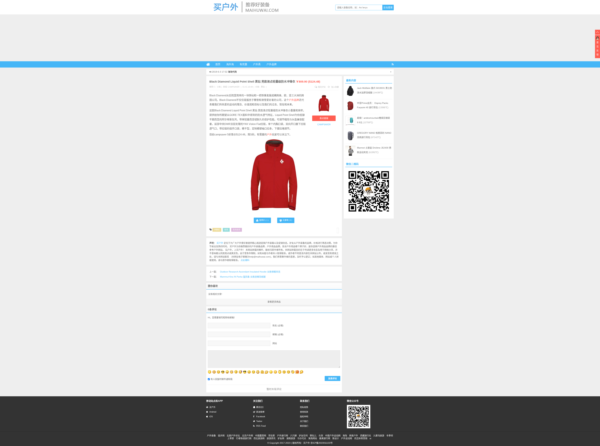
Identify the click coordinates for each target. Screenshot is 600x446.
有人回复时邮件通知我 (221, 379)
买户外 (212, 407)
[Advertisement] (300, 38)
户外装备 (211, 435)
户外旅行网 (282, 435)
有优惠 (243, 64)
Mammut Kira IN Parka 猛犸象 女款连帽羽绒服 (243, 276)
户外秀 (257, 64)
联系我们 (304, 426)
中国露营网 (260, 435)
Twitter (259, 421)
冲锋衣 (217, 230)
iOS (211, 416)
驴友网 (281, 438)
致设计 (335, 438)
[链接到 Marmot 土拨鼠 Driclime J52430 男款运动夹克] (350, 155)
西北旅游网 (259, 438)
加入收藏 (335, 87)
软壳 (226, 230)
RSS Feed (261, 426)
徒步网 (221, 435)
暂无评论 (322, 87)
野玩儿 (313, 435)
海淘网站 (312, 438)
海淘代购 (232, 72)
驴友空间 (303, 435)
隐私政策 (304, 407)
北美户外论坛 (233, 435)
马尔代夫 (301, 438)
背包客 (271, 435)
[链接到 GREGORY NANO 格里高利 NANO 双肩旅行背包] (350, 140)
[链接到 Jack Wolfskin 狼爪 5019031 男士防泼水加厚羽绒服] (350, 95)
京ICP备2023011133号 (321, 443)
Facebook (260, 416)
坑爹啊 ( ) (287, 220)
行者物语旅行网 (243, 438)
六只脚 (293, 435)
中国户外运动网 (332, 435)
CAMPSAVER (234, 87)
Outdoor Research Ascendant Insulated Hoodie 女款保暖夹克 (250, 271)
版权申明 (304, 416)
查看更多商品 (274, 301)
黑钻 (263, 87)
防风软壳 (236, 230)
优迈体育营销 (360, 438)
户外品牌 (272, 64)
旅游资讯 (271, 438)
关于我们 (304, 421)
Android (212, 412)
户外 (269, 134)
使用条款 (304, 412)
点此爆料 (245, 260)
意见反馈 (597, 48)
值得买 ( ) (264, 220)
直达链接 (324, 118)
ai (370, 438)
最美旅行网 (324, 438)
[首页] (209, 64)
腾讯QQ (259, 407)
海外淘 (230, 64)
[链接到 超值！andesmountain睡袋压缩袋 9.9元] (350, 125)
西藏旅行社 (365, 435)
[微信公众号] (358, 428)
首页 (217, 64)
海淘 (345, 435)
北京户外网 (247, 435)
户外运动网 (346, 438)
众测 (321, 435)
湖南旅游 (290, 438)
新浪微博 (260, 412)
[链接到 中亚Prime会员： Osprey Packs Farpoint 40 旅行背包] (350, 110)
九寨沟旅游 (378, 435)
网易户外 (353, 435)
